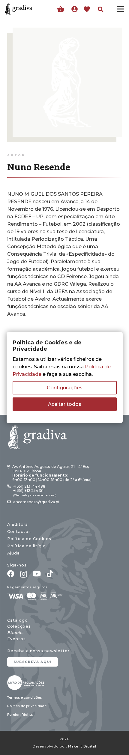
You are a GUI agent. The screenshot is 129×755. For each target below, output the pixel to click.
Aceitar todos (64, 404)
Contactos (19, 531)
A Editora (17, 524)
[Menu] (120, 8)
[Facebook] (10, 573)
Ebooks (15, 632)
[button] (100, 9)
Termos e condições (24, 697)
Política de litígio (26, 546)
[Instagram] (23, 574)
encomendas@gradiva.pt (36, 502)
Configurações (64, 388)
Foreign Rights (20, 714)
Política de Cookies (29, 539)
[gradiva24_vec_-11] (18, 9)
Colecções (19, 626)
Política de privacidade (26, 706)
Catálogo (17, 620)
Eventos (16, 639)
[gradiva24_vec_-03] (25, 682)
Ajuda (13, 553)
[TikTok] (50, 573)
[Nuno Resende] (67, 31)
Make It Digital (82, 746)
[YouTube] (37, 573)
